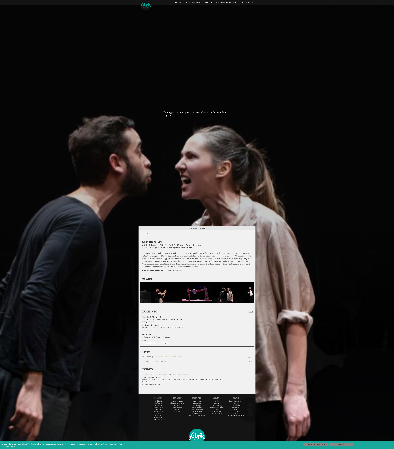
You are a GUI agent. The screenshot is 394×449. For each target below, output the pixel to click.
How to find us (236, 408)
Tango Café (158, 418)
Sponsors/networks (216, 410)
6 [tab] (205, 307)
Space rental (236, 410)
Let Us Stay (202, 230)
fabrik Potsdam (192, 230)
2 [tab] (192, 307)
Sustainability (216, 414)
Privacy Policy (236, 414)
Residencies (197, 408)
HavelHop (158, 412)
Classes (187, 3)
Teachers (177, 412)
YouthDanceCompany (177, 403)
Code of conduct (216, 416)
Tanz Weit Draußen (197, 412)
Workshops (196, 3)
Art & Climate (158, 408)
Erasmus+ (177, 414)
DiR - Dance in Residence (197, 418)
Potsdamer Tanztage (158, 414)
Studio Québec (197, 410)
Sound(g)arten (158, 420)
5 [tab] (202, 307)
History (216, 405)
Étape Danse (197, 405)
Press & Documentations (236, 418)
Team (216, 412)
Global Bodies (158, 403)
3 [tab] (195, 307)
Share (250, 359)
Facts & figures (216, 408)
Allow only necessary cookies (316, 444)
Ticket (251, 314)
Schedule (178, 3)
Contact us (207, 3)
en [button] (249, 3)
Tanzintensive (177, 408)
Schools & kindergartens (177, 405)
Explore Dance (197, 403)
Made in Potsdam (158, 410)
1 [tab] (189, 307)
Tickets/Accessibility (222, 3)
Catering (236, 405)
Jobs (234, 3)
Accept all (341, 444)
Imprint (236, 416)
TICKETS (145, 343)
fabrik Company (197, 414)
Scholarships (177, 410)
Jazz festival (158, 405)
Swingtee (158, 416)
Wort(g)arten (158, 422)
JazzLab (158, 424)
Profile (216, 403)
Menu (244, 3)
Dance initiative (197, 416)
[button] (238, 3)
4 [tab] (199, 307)
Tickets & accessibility (236, 403)
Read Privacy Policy (8, 446)
